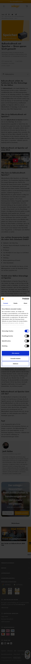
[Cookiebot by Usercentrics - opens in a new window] (22, 299)
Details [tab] (15, 303)
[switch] (27, 336)
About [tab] (25, 303)
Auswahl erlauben (15, 358)
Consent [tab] (5, 303)
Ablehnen (15, 363)
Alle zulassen (15, 353)
